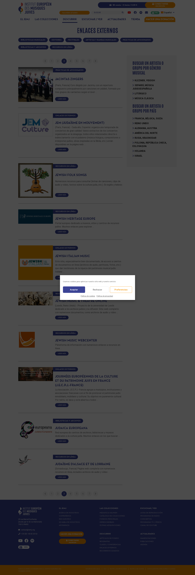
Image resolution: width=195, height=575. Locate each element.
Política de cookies (88, 296)
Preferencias (120, 289)
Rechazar (97, 289)
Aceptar (74, 289)
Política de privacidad (105, 296)
